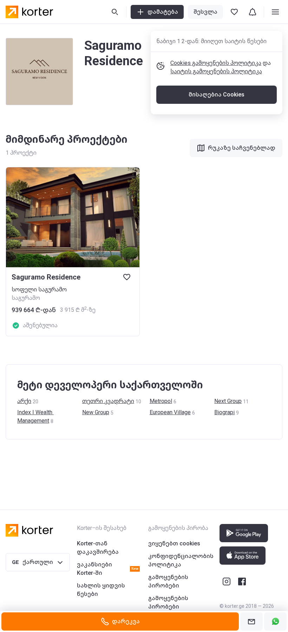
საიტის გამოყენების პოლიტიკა (216, 71)
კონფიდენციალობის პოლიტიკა (181, 560)
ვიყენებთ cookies (174, 543)
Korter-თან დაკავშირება (98, 547)
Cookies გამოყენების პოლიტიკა (215, 63)
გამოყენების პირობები (168, 581)
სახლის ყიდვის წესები (101, 589)
